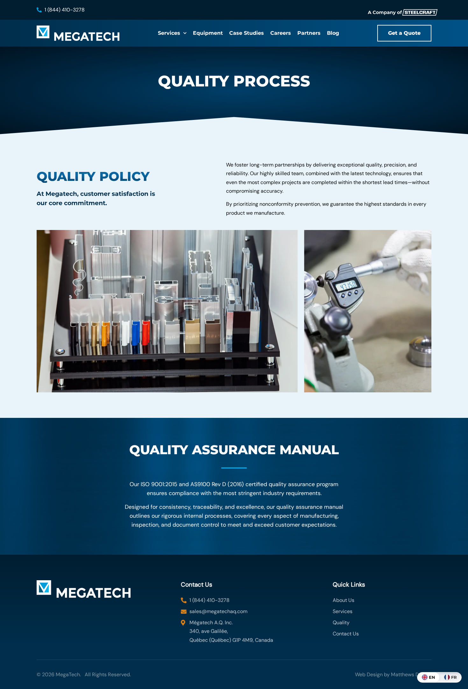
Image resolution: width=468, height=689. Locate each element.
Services (169, 33)
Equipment (208, 33)
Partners (309, 33)
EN (432, 677)
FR (454, 677)
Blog (333, 33)
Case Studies (246, 33)
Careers (280, 33)
